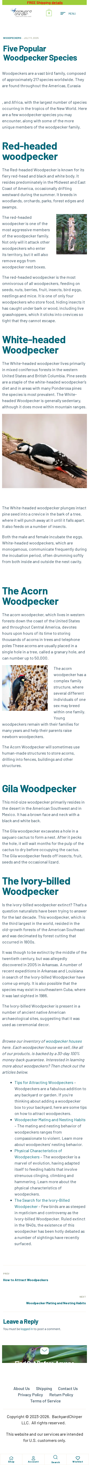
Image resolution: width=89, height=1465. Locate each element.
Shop (11, 1461)
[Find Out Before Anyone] (44, 1350)
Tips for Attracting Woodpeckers (43, 1082)
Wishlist (77, 1461)
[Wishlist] (78, 1458)
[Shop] (11, 1458)
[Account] (33, 1458)
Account (33, 1461)
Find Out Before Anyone (44, 1363)
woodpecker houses (64, 1041)
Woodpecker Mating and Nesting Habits (49, 1119)
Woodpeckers (12, 37)
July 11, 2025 (31, 37)
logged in (27, 1329)
